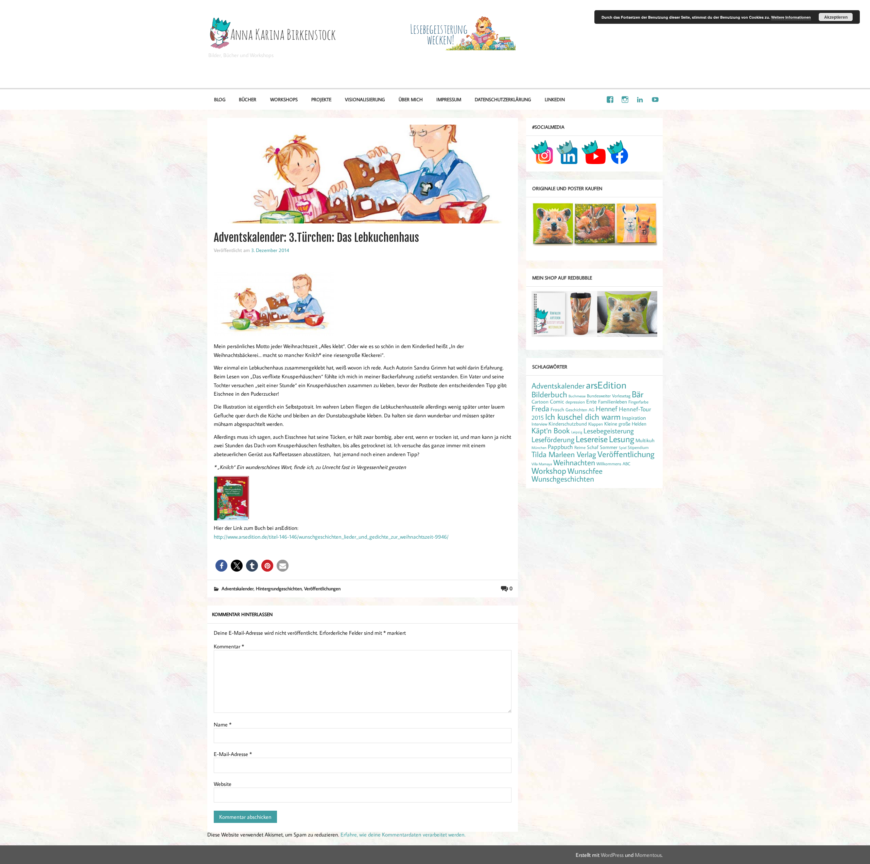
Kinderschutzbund (568, 423)
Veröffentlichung (626, 454)
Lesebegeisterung (609, 430)
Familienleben (612, 401)
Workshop (549, 470)
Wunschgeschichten (563, 478)
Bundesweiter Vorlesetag (608, 396)
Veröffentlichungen (322, 588)
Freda (540, 408)
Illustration (594, 64)
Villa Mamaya (542, 464)
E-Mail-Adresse (233, 754)
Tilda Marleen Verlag (564, 454)
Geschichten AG (580, 410)
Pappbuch (560, 447)
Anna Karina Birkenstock (589, 23)
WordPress (612, 854)
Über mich (411, 99)
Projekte (321, 99)
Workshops (284, 99)
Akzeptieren (836, 17)
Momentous (648, 854)
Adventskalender (238, 588)
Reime (580, 447)
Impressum (448, 99)
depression (575, 402)
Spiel (622, 447)
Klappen (595, 424)
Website (222, 784)
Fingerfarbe (638, 402)
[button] (221, 566)
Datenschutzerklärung (503, 99)
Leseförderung (553, 439)
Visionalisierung (637, 64)
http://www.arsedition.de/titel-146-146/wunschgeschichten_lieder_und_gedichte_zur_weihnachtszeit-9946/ (331, 536)
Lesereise (592, 439)
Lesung (621, 439)
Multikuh (645, 440)
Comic (557, 401)
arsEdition (606, 384)
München (539, 447)
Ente (591, 401)
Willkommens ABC (613, 464)
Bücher (247, 99)
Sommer (608, 447)
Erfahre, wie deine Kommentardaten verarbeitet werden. (403, 834)
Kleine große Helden (625, 423)
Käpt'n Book (551, 430)
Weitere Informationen (791, 17)
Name (222, 724)
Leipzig (576, 432)
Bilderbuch (549, 394)
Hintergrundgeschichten (279, 588)
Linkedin (555, 99)
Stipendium (638, 447)
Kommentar (229, 646)
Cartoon (540, 401)
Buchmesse (577, 396)
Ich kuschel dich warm (583, 416)
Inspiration (634, 417)
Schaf (592, 447)
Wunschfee (585, 471)
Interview (539, 424)
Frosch (557, 409)
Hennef (606, 408)
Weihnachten (574, 462)
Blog (219, 99)
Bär (637, 394)
